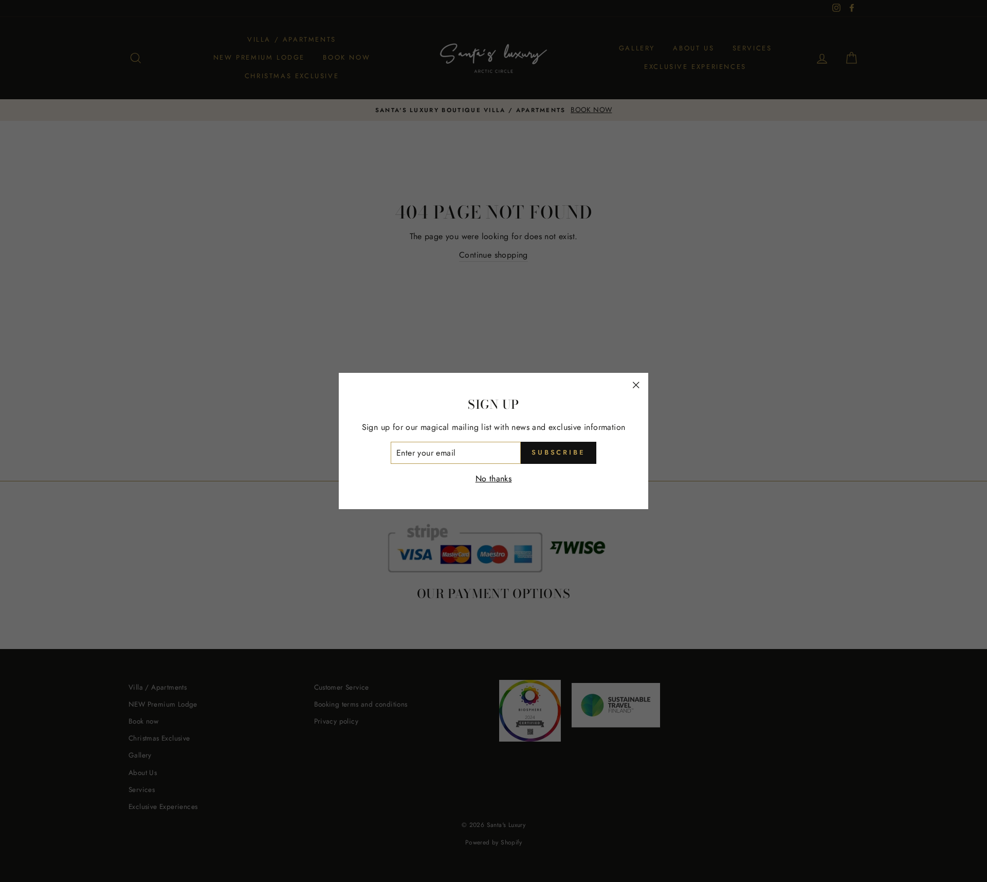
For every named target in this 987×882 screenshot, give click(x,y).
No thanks (494, 478)
